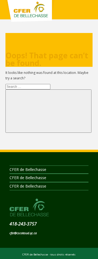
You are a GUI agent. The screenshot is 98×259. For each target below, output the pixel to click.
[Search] (48, 111)
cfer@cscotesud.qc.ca (23, 233)
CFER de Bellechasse (29, 13)
